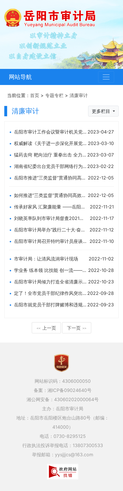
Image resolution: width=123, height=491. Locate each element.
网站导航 (20, 77)
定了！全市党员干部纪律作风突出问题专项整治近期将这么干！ (50, 293)
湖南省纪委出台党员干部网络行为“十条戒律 (50, 166)
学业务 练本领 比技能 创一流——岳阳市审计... (50, 270)
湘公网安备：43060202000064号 (63, 399)
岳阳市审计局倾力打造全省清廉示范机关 (50, 282)
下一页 (76, 328)
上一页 (46, 328)
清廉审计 (79, 95)
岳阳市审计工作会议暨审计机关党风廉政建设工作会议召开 (50, 132)
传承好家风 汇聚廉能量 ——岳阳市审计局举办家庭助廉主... (50, 207)
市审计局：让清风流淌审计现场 (46, 259)
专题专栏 (54, 95)
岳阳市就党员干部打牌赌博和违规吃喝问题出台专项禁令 (50, 305)
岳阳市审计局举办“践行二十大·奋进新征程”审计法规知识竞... (50, 230)
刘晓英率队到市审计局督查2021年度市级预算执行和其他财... (50, 218)
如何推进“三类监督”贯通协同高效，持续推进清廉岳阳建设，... (50, 195)
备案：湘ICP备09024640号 (63, 390)
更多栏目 (102, 111)
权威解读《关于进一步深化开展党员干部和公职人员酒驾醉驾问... (50, 143)
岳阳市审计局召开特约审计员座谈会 (50, 241)
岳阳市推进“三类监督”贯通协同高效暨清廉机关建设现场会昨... (50, 178)
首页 (34, 95)
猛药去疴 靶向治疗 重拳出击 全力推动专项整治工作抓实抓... (50, 155)
